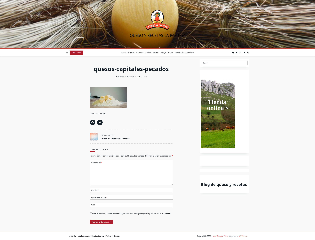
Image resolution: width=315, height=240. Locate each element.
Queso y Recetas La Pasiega (157, 35)
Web (93, 205)
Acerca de (72, 236)
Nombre (95, 190)
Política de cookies (113, 236)
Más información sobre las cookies (91, 236)
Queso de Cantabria (143, 53)
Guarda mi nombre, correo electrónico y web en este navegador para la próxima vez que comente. (130, 214)
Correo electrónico (99, 197)
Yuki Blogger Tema (220, 236)
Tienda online (76, 53)
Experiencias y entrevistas (184, 53)
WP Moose (243, 236)
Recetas (155, 53)
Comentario (96, 163)
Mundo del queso (127, 53)
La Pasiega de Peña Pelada (126, 76)
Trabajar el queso (166, 53)
